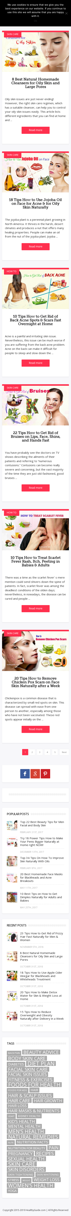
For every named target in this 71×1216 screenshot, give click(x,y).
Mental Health (24, 1126)
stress (13, 1180)
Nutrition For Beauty (26, 1148)
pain (54, 1147)
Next (64, 752)
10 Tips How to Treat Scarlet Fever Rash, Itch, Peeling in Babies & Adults (36, 561)
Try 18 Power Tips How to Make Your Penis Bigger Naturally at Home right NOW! (41, 841)
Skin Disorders (26, 1169)
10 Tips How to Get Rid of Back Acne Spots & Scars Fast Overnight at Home (35, 320)
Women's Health (30, 1185)
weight (26, 1180)
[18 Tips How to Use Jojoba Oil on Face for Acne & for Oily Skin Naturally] (35, 173)
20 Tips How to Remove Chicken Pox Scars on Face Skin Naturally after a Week (35, 682)
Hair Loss (17, 1105)
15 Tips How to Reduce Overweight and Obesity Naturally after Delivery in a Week (42, 1015)
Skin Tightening (20, 1174)
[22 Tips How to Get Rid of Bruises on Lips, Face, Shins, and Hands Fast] (35, 405)
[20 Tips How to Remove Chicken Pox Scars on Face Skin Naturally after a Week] (35, 651)
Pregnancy (20, 1153)
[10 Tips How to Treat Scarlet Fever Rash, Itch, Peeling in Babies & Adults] (35, 530)
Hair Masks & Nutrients (33, 1110)
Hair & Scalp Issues (30, 1095)
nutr (10, 1142)
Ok (35, 20)
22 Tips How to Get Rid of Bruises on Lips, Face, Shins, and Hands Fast (35, 436)
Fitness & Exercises (30, 1079)
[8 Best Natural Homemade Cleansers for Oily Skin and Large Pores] (35, 52)
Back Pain (14, 1053)
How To (11, 271)
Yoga (12, 1190)
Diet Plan (41, 1063)
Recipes (45, 1153)
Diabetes (16, 1064)
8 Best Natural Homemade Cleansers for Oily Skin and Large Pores (35, 83)
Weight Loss (46, 1179)
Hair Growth (48, 1100)
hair (34, 1090)
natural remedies (33, 1136)
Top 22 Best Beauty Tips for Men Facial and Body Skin (42, 823)
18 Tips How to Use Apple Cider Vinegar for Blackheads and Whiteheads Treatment (41, 976)
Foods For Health (34, 1084)
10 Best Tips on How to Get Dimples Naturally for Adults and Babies (41, 897)
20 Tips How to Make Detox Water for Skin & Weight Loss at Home (41, 995)
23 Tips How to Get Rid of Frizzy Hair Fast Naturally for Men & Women (41, 936)
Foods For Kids (17, 1090)
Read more (35, 130)
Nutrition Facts (32, 1142)
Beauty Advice (41, 1052)
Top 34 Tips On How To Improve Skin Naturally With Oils (42, 859)
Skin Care (13, 34)
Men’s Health (26, 1131)
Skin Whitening (48, 1174)
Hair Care (19, 1100)
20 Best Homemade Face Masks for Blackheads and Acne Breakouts (41, 877)
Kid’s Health (21, 1121)
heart (11, 1116)
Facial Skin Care (28, 1069)
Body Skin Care (27, 1058)
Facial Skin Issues (27, 1074)
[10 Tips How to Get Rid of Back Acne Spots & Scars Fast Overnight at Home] (35, 289)
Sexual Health (26, 1158)
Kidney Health (29, 1116)
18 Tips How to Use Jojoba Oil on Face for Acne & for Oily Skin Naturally (35, 203)
